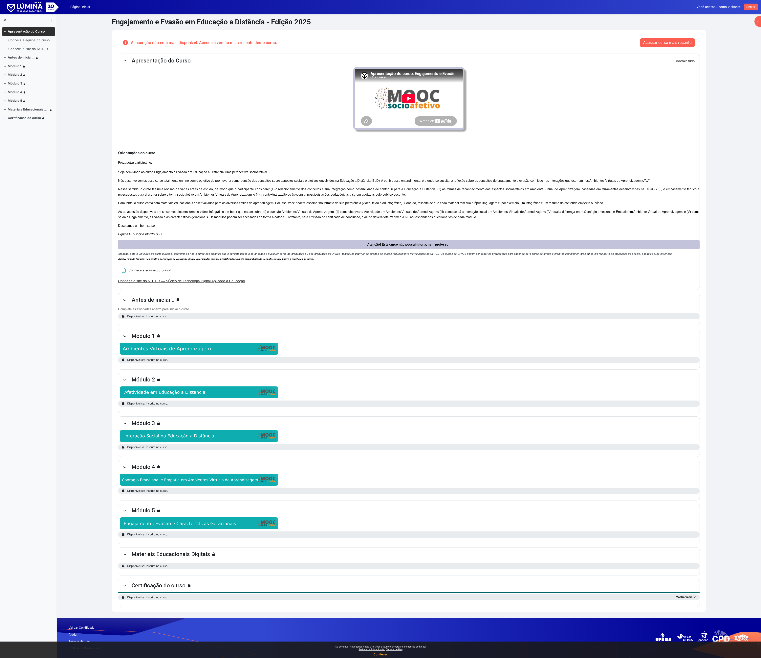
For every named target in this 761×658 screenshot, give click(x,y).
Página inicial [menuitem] (80, 7)
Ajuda (72, 634)
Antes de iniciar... (21, 57)
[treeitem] (28, 40)
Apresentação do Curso (26, 31)
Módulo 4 (15, 92)
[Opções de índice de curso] (51, 20)
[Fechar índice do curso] (5, 20)
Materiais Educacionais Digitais (28, 109)
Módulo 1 (15, 66)
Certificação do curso (24, 118)
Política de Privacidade (372, 649)
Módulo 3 (15, 83)
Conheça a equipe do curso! (29, 40)
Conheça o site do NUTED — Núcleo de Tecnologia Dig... (30, 49)
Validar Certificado (82, 627)
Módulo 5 (15, 101)
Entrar (750, 7)
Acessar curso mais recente (667, 42)
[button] (124, 60)
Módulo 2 (15, 75)
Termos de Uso (394, 649)
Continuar (380, 654)
